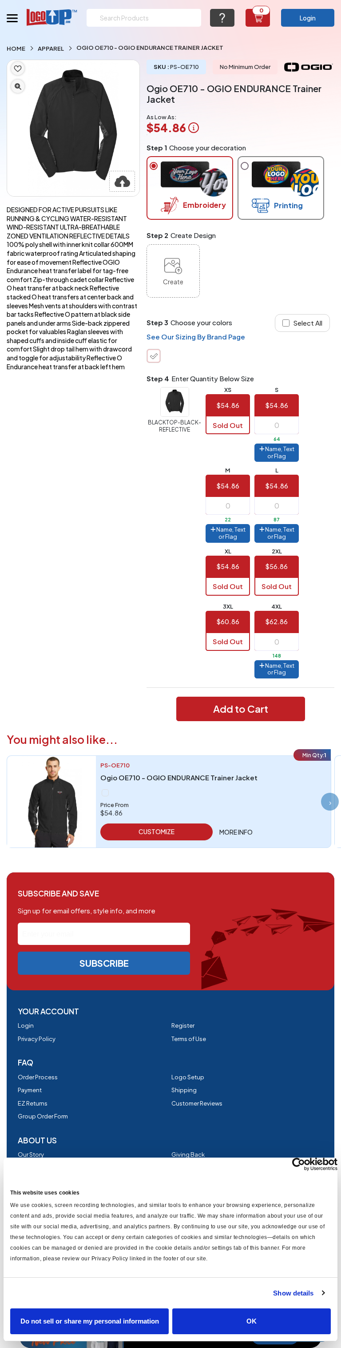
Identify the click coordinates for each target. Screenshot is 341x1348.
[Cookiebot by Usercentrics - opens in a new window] (298, 1164)
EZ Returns (33, 1103)
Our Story (31, 1154)
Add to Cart (240, 708)
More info (236, 832)
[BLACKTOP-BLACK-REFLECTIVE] (153, 356)
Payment (30, 1090)
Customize (156, 831)
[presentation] (330, 802)
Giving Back (188, 1154)
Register (182, 1025)
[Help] (222, 18)
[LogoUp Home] (52, 17)
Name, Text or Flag (279, 452)
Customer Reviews (196, 1103)
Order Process (38, 1077)
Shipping (184, 1090)
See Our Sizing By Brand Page (196, 336)
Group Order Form (43, 1116)
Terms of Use (188, 1038)
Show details (293, 1293)
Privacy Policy (37, 1038)
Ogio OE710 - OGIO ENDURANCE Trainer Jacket (179, 777)
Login (308, 18)
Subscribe (104, 963)
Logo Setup (187, 1077)
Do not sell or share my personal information (89, 1321)
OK (251, 1321)
